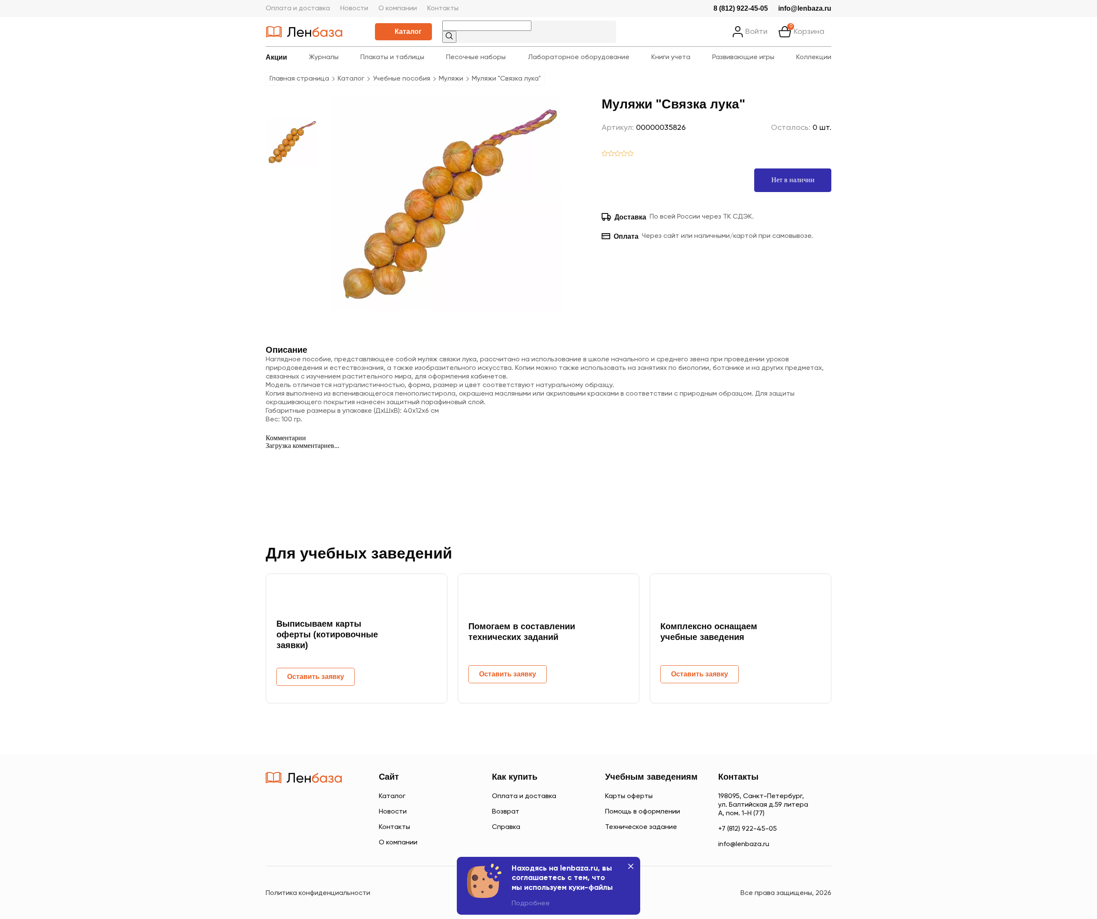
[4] (624, 154)
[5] (630, 154)
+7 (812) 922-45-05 (747, 829)
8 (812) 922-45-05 (740, 8)
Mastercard (274, 842)
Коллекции (813, 57)
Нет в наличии (793, 179)
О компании (397, 8)
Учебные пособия (401, 78)
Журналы (324, 57)
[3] (617, 154)
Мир (338, 841)
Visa (304, 841)
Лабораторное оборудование (578, 57)
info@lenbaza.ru (804, 8)
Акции (276, 57)
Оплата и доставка (298, 8)
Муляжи (451, 78)
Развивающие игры (743, 57)
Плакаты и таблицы (392, 57)
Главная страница (299, 78)
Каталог (408, 31)
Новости (354, 8)
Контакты (443, 8)
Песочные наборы (476, 57)
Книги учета (670, 57)
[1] (605, 154)
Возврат (505, 811)
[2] (611, 154)
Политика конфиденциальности (318, 893)
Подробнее (531, 903)
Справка (506, 827)
